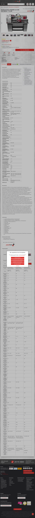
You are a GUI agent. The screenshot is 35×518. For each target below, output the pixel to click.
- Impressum (17, 265)
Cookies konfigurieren (18, 257)
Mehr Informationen (22, 255)
